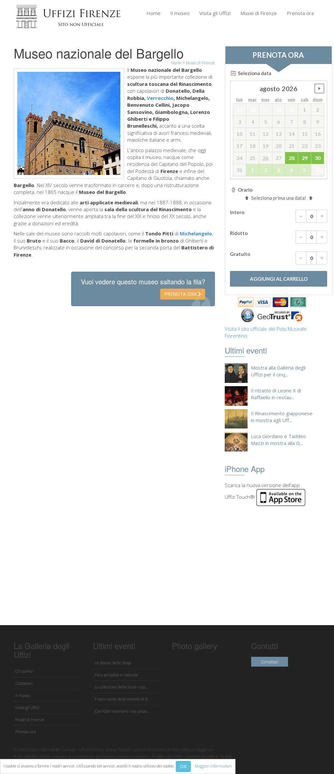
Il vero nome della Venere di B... (122, 699)
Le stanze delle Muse (113, 663)
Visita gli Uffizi (215, 13)
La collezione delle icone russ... (121, 687)
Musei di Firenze (258, 13)
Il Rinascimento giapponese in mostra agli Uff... (281, 416)
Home (153, 13)
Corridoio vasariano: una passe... (122, 711)
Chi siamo (23, 671)
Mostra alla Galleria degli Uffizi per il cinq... (278, 371)
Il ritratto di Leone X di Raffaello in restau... (276, 394)
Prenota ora (300, 13)
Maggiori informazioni (213, 766)
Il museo (180, 13)
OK (183, 766)
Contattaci (24, 683)
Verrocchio (160, 98)
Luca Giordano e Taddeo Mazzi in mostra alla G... (278, 439)
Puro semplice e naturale (116, 675)
